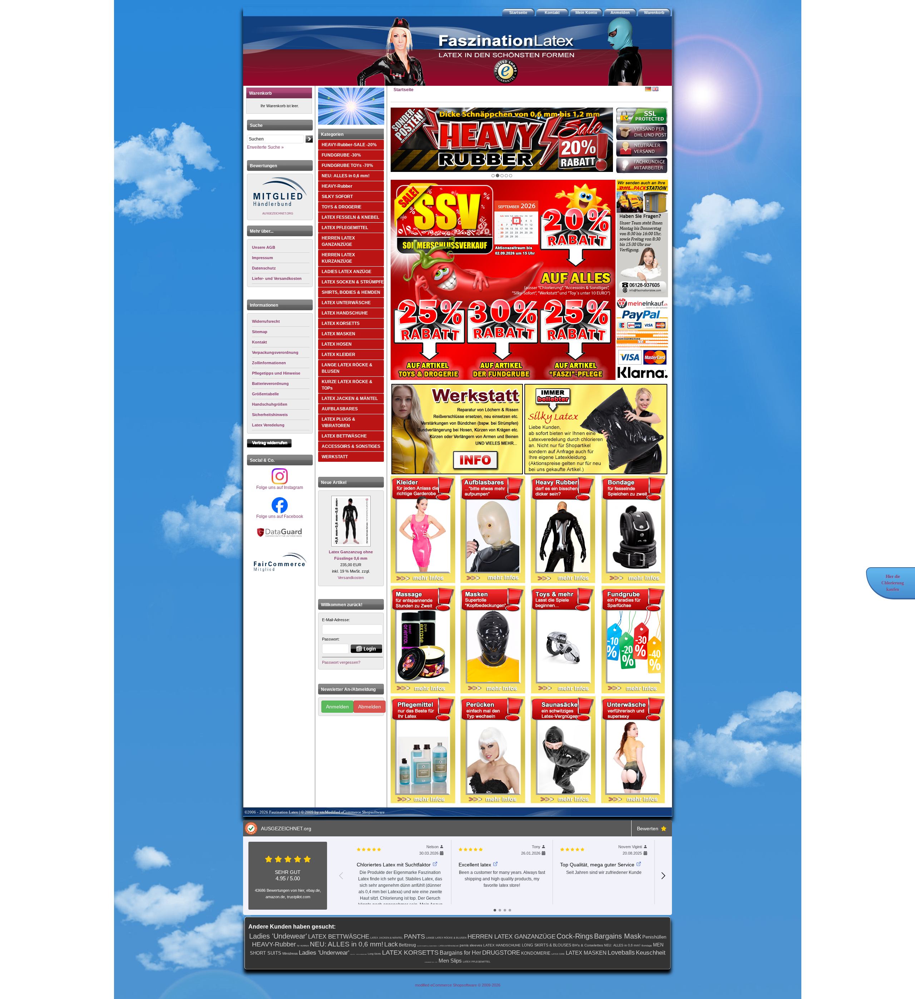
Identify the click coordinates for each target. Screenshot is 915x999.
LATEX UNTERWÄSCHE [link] (449, 946)
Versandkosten (351, 577)
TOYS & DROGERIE (341, 206)
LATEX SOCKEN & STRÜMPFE (353, 282)
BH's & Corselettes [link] (587, 945)
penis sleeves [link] (471, 945)
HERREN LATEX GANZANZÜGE (338, 241)
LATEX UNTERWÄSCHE (346, 302)
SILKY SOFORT (337, 196)
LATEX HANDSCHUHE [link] (502, 945)
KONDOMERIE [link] (535, 953)
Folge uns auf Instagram (279, 487)
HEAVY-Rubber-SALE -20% (349, 144)
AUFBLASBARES (340, 408)
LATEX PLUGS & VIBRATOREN (338, 422)
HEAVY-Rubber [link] (274, 944)
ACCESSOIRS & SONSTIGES (351, 446)
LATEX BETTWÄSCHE (344, 436)
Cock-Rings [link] (575, 936)
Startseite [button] (518, 12)
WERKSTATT (335, 456)
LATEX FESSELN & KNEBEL (350, 217)
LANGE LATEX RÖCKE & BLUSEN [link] (446, 937)
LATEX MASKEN (338, 333)
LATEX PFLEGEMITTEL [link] (476, 961)
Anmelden (337, 706)
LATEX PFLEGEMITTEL (345, 227)
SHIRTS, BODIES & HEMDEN (351, 292)
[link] (281, 321)
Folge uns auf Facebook (279, 516)
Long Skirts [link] (374, 954)
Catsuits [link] (352, 954)
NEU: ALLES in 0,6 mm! (346, 175)
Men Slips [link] (450, 961)
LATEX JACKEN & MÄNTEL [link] (386, 937)
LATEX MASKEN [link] (586, 953)
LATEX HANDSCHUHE (345, 313)
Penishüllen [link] (654, 937)
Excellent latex (475, 864)
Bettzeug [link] (407, 945)
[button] (655, 12)
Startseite (404, 89)
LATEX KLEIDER (338, 354)
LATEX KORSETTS (341, 323)
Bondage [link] (647, 945)
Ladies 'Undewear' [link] (278, 936)
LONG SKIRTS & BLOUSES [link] (546, 945)
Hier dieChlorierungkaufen (892, 583)
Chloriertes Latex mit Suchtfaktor (394, 864)
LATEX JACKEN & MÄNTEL (350, 398)
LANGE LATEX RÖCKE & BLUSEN (347, 368)
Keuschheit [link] (651, 952)
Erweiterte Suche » (265, 147)
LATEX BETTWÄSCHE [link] (338, 936)
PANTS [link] (414, 936)
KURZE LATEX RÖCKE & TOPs (347, 385)
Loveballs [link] (621, 952)
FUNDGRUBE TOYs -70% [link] (431, 962)
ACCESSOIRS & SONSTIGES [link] (427, 946)
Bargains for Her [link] (460, 953)
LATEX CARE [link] (558, 954)
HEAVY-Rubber (337, 186)
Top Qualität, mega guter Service (597, 864)
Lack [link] (391, 944)
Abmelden (369, 706)
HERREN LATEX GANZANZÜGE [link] (511, 936)
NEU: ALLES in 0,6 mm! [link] (346, 944)
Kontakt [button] (552, 12)
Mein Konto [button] (586, 12)
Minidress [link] (290, 953)
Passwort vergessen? (341, 662)
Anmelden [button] (620, 12)
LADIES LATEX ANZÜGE (346, 271)
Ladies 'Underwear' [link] (324, 952)
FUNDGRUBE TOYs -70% (347, 165)
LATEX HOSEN (337, 344)
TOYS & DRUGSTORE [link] (361, 954)
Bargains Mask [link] (617, 936)
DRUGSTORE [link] (501, 952)
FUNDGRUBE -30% (341, 155)
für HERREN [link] (303, 946)
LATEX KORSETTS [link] (410, 952)
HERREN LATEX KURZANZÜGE (338, 258)
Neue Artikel (333, 482)
